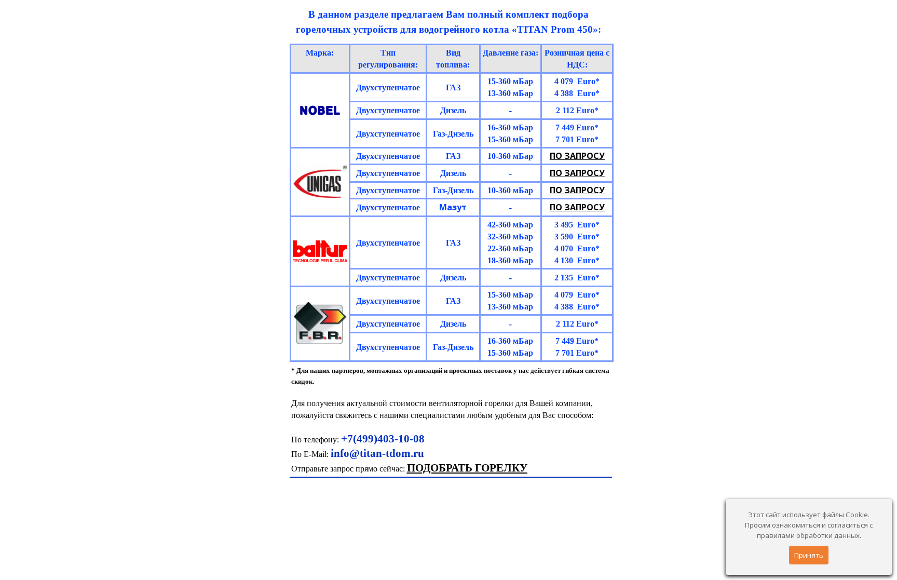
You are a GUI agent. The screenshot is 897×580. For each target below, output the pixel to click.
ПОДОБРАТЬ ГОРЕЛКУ (467, 468)
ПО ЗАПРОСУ (577, 155)
